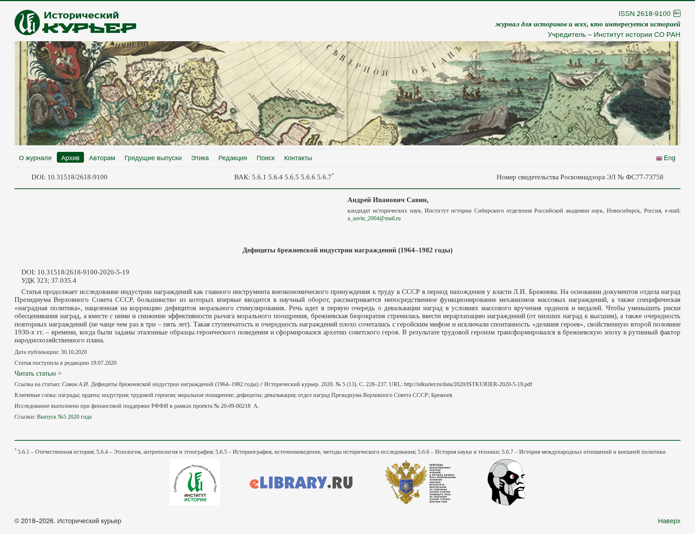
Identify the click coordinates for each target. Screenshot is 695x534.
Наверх (669, 520)
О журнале (35, 157)
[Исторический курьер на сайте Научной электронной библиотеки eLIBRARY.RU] (301, 481)
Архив (70, 157)
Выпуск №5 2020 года (64, 417)
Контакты (298, 157)
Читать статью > (38, 373)
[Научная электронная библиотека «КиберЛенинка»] (506, 481)
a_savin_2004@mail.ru (374, 218)
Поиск (266, 157)
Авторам (102, 157)
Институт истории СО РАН (637, 34)
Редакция (232, 157)
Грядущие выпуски (153, 157)
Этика (200, 157)
